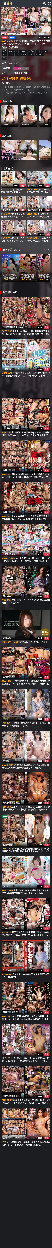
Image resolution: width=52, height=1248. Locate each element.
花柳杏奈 (25, 124)
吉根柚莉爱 (19, 327)
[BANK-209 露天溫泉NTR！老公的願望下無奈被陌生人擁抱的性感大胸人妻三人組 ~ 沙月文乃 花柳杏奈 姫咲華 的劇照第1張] (19, 150)
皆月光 (6, 470)
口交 (38, 51)
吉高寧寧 (7, 596)
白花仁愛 (32, 210)
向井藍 (6, 1096)
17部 (26, 68)
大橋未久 (7, 638)
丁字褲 (23, 51)
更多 (45, 250)
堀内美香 (7, 428)
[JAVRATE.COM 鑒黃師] (8, 3)
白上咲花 (32, 185)
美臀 (11, 55)
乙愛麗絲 (7, 369)
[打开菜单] (49, 3)
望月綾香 (15, 428)
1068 (48, 37)
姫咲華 (5, 124)
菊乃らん (15, 369)
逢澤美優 (7, 1054)
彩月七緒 (32, 234)
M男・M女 (13, 51)
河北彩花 (6, 185)
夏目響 (6, 761)
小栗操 (6, 886)
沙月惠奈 (15, 1138)
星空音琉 (6, 210)
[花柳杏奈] (28, 116)
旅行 (4, 55)
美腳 (45, 51)
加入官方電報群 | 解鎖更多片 (16, 78)
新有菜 (12, 928)
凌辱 (4, 51)
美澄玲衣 (7, 970)
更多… (5, 58)
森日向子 (7, 1138)
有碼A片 (4, 37)
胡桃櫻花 (13, 512)
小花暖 (6, 554)
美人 (31, 55)
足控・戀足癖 (21, 55)
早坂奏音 (6, 234)
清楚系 (31, 51)
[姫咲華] (9, 116)
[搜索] (44, 3)
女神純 (6, 719)
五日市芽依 (8, 327)
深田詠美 (13, 1096)
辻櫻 (11, 470)
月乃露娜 (7, 803)
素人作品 (39, 55)
